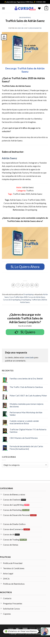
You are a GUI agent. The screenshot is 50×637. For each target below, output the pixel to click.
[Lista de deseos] (39, 8)
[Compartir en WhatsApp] (13, 285)
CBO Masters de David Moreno (24, 438)
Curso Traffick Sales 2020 (18, 297)
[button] (3, 8)
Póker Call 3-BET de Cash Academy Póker (28, 395)
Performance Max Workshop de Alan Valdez (26, 413)
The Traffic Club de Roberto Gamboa (26, 387)
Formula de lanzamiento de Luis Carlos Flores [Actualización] (26, 447)
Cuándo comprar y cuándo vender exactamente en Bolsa (24, 422)
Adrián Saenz (9, 158)
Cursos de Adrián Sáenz (36, 297)
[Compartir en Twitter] (23, 285)
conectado (29, 357)
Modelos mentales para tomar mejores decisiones (26, 405)
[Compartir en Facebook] (18, 285)
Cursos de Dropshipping (11, 300)
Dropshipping (25, 17)
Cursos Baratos (35, 28)
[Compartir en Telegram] (36, 285)
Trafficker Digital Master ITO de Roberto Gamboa (28, 430)
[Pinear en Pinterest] (32, 285)
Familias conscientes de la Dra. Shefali (26, 378)
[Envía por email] (27, 285)
